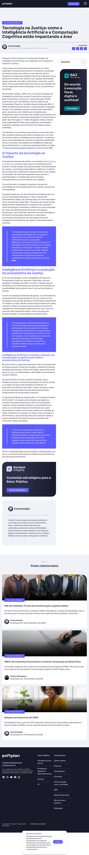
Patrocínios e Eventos (60, 801)
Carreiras (58, 776)
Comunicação (14, 46)
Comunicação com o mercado (61, 783)
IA (38, 784)
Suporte (57, 766)
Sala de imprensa (61, 795)
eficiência (11, 372)
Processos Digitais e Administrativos (45, 771)
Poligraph (58, 808)
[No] (64, 834)
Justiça (40, 779)
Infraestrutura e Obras (44, 762)
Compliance (59, 771)
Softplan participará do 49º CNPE (21, 717)
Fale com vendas (73, 4)
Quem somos (60, 761)
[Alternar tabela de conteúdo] (82, 62)
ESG (56, 790)
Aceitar (58, 842)
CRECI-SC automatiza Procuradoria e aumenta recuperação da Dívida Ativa (42, 662)
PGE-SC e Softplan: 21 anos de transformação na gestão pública (37, 606)
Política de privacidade (37, 824)
